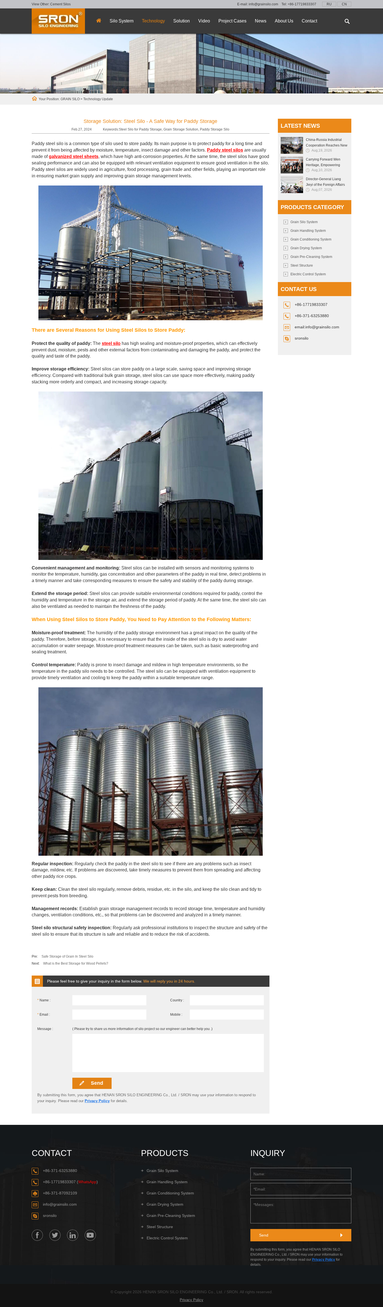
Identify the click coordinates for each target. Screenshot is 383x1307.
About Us (284, 21)
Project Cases (232, 21)
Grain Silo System (304, 222)
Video (204, 21)
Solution (181, 21)
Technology (153, 21)
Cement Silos (60, 4)
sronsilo (301, 338)
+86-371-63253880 (60, 1170)
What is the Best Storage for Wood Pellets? (75, 963)
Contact (309, 21)
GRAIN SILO (70, 99)
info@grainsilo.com (263, 4)
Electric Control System (308, 274)
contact (52, 1153)
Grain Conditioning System (310, 239)
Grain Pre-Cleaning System (311, 257)
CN (344, 4)
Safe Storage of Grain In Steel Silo (67, 956)
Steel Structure (301, 265)
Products (164, 1153)
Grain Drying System (306, 248)
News (260, 21)
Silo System (121, 21)
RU (329, 4)
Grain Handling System (308, 231)
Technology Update (98, 99)
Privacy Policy (97, 1101)
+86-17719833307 (302, 4)
